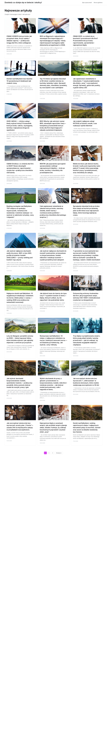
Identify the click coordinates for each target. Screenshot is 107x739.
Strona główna (98, 2)
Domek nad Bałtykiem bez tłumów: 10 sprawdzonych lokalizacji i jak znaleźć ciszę (20, 81)
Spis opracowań (87, 2)
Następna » (59, 453)
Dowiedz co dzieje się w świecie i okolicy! (23, 2)
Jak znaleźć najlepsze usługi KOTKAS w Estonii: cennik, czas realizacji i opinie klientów (85, 123)
